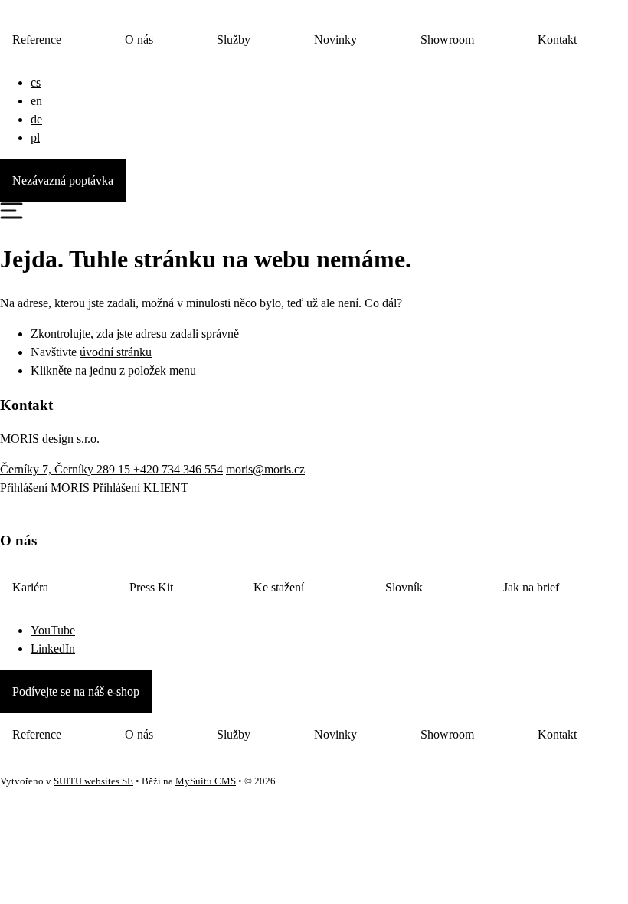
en (36, 100)
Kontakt (557, 39)
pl (35, 137)
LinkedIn (53, 648)
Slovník (404, 587)
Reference (36, 39)
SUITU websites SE (93, 781)
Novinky (335, 39)
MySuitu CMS (205, 781)
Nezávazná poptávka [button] (62, 180)
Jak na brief (531, 587)
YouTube (53, 630)
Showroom (447, 39)
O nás (139, 39)
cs (36, 82)
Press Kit (151, 587)
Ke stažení (278, 587)
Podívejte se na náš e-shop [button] (75, 691)
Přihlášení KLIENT (140, 487)
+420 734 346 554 (178, 469)
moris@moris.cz (265, 469)
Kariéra (30, 587)
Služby (233, 39)
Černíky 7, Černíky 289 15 (66, 469)
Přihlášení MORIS (46, 487)
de (36, 119)
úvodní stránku (116, 352)
